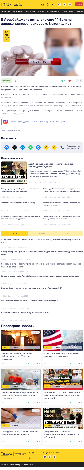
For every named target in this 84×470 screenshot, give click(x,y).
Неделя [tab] (42, 233)
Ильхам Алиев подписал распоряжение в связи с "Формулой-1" (31, 288)
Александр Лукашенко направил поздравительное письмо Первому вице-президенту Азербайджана (62, 190)
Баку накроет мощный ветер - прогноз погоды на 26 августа (29, 300)
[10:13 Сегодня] (63, 340)
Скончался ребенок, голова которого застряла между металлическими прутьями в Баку (40, 241)
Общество (30, 11)
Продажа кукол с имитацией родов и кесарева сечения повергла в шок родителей (62, 395)
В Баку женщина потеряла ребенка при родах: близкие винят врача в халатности (20, 395)
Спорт (41, 11)
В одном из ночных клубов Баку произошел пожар (25, 312)
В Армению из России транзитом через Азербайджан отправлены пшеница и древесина (20, 218)
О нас (31, 453)
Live (80, 4)
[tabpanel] (42, 280)
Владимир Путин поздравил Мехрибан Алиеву (18, 203)
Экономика (18, 11)
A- (77, 80)
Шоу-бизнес (68, 11)
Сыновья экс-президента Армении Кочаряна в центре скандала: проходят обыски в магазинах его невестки (41, 265)
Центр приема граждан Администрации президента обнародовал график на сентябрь (62, 218)
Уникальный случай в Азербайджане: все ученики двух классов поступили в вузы (40, 276)
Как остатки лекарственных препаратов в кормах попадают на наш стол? (61, 204)
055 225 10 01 (73, 149)
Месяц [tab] (69, 233)
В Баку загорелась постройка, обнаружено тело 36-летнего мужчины (17, 356)
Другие (10, 284)
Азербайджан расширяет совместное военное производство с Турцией (62, 434)
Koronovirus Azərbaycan (11, 130)
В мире (80, 11)
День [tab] (15, 233)
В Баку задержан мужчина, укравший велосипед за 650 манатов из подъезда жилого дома (42, 253)
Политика (5, 11)
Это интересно (53, 11)
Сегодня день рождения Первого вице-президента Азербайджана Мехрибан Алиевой (20, 190)
